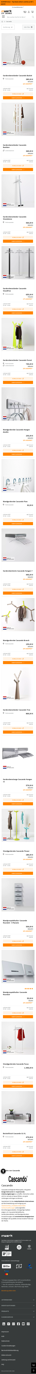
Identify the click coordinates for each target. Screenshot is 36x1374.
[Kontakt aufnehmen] (25, 12)
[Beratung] (33, 1365)
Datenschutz (5, 1341)
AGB (2, 1336)
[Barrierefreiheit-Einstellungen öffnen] (3, 1171)
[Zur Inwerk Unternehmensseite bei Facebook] (18, 1324)
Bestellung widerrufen (8, 1291)
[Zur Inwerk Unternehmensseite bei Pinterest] (28, 1324)
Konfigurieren (17, 98)
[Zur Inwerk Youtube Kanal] (23, 1324)
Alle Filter (27, 27)
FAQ (2, 1364)
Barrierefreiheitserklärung (9, 1350)
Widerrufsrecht (6, 1355)
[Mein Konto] (29, 12)
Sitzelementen (6, 1206)
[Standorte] (33, 1370)
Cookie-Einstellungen (8, 1346)
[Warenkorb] (33, 12)
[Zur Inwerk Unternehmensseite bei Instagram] (13, 1324)
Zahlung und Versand (8, 1360)
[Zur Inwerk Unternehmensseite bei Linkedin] (3, 1324)
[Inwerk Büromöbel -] (3, 21)
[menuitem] (3, 17)
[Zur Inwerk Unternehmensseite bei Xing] (8, 1324)
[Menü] (3, 17)
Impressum (5, 1332)
